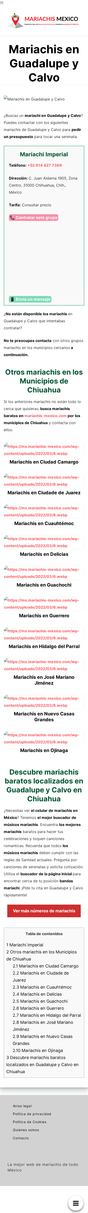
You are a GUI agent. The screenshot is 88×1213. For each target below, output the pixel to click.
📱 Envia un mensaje (30, 299)
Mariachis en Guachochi (40, 1001)
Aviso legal (22, 1106)
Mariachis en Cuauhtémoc (42, 987)
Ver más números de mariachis (44, 910)
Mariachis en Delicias (37, 994)
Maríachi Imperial (24, 944)
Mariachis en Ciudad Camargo (46, 965)
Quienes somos (26, 1130)
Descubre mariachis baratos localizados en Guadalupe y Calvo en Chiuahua (42, 1064)
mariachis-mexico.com (45, 415)
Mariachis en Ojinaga (38, 1050)
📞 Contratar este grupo (33, 217)
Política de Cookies (29, 1122)
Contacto (21, 1138)
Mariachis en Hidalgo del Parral (47, 1015)
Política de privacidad (32, 1114)
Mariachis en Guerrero (38, 1008)
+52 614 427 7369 (44, 165)
